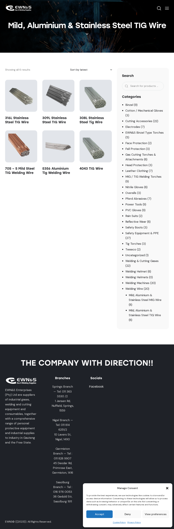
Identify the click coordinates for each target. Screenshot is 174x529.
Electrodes (132, 127)
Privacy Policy (134, 522)
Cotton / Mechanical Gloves (144, 110)
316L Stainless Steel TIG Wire (17, 120)
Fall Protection (135, 149)
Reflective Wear (135, 222)
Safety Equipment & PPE (142, 233)
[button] (167, 488)
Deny (128, 514)
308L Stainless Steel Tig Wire (92, 120)
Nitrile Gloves (134, 187)
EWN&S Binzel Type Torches (144, 132)
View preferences (156, 514)
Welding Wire (134, 289)
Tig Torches (133, 244)
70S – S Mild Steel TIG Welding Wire (19, 171)
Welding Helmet (136, 271)
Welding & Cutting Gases (142, 261)
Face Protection (136, 143)
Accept (99, 514)
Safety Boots (134, 227)
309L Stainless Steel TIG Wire (54, 120)
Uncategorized (135, 255)
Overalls (130, 193)
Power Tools (133, 204)
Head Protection (136, 165)
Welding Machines (137, 283)
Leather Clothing (136, 171)
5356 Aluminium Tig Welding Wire (56, 171)
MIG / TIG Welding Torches (143, 176)
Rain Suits (131, 216)
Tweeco (130, 249)
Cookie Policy (119, 522)
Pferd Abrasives (136, 198)
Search (125, 86)
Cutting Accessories (138, 121)
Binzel (129, 105)
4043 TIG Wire (91, 169)
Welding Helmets (136, 277)
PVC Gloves (133, 210)
